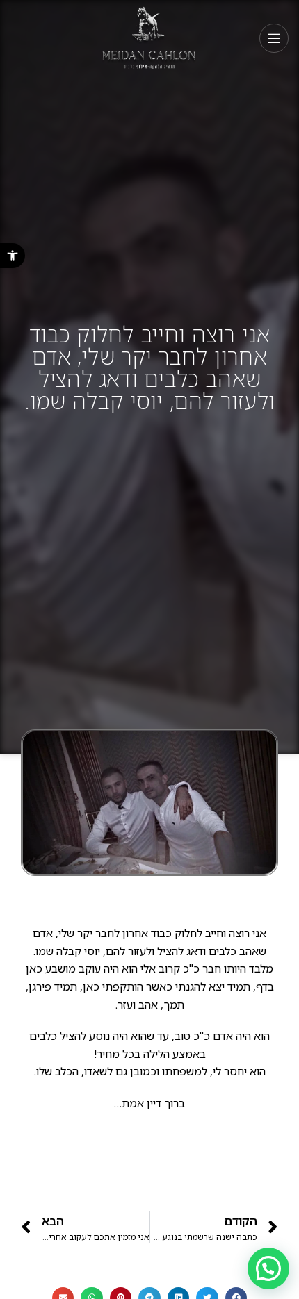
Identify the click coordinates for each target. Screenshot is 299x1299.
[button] (12, 255)
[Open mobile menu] (274, 38)
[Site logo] (150, 37)
